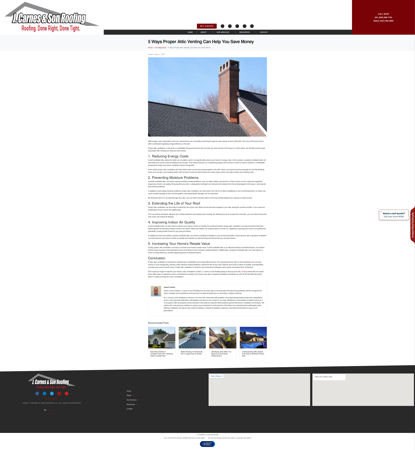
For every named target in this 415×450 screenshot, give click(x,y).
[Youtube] (252, 26)
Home (190, 32)
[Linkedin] (230, 26)
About (204, 32)
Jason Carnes (169, 287)
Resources (244, 32)
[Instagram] (244, 26)
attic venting (242, 271)
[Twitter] (237, 26)
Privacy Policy (51, 399)
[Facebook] (222, 26)
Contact (264, 32)
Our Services (223, 32)
